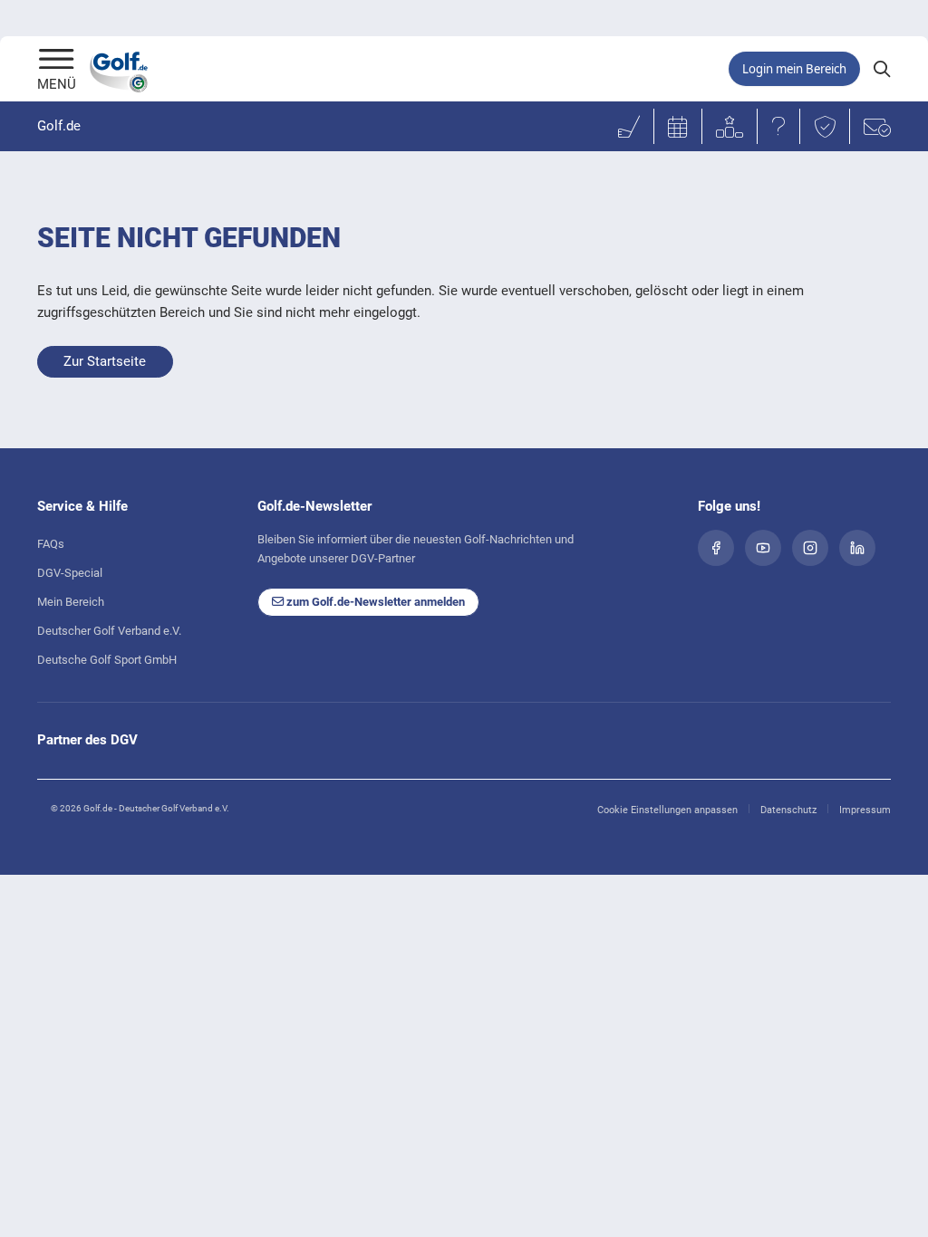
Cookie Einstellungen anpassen (667, 810)
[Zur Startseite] (56, 60)
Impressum (865, 810)
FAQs (50, 544)
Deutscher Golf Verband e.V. (109, 631)
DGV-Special (69, 573)
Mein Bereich (70, 602)
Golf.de (59, 126)
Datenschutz (788, 810)
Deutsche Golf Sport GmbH (107, 659)
